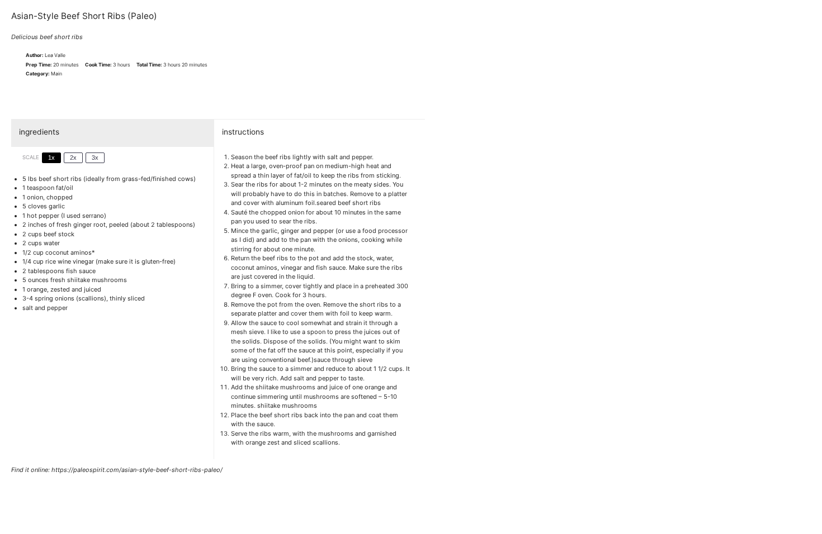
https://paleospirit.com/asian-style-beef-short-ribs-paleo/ (137, 470)
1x (51, 157)
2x (73, 157)
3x (95, 157)
